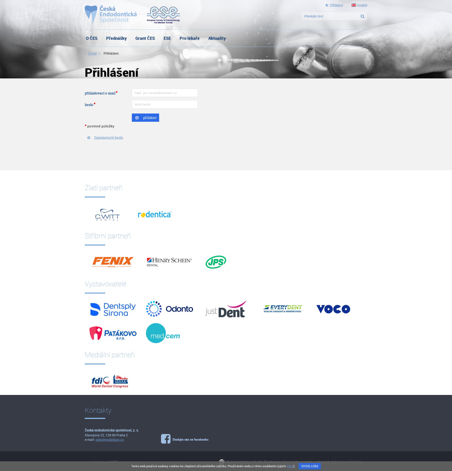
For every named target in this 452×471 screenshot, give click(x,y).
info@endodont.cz (110, 439)
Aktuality (217, 38)
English (362, 5)
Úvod (92, 53)
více (290, 466)
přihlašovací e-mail (100, 93)
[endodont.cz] (111, 14)
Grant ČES (145, 38)
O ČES (91, 38)
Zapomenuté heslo (108, 137)
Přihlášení (336, 5)
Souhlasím (309, 466)
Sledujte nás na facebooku (190, 439)
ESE (167, 38)
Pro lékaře (190, 38)
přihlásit (150, 117)
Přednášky (116, 38)
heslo (89, 104)
